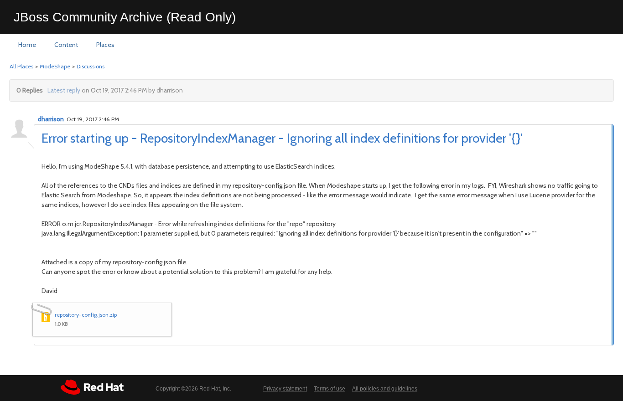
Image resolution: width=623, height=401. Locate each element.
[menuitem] (27, 45)
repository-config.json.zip (86, 314)
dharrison (51, 119)
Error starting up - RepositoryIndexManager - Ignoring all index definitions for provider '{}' (282, 138)
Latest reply (63, 90)
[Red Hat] (92, 387)
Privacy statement (285, 389)
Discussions (90, 66)
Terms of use (329, 389)
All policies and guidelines (384, 389)
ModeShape (55, 66)
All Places (21, 66)
